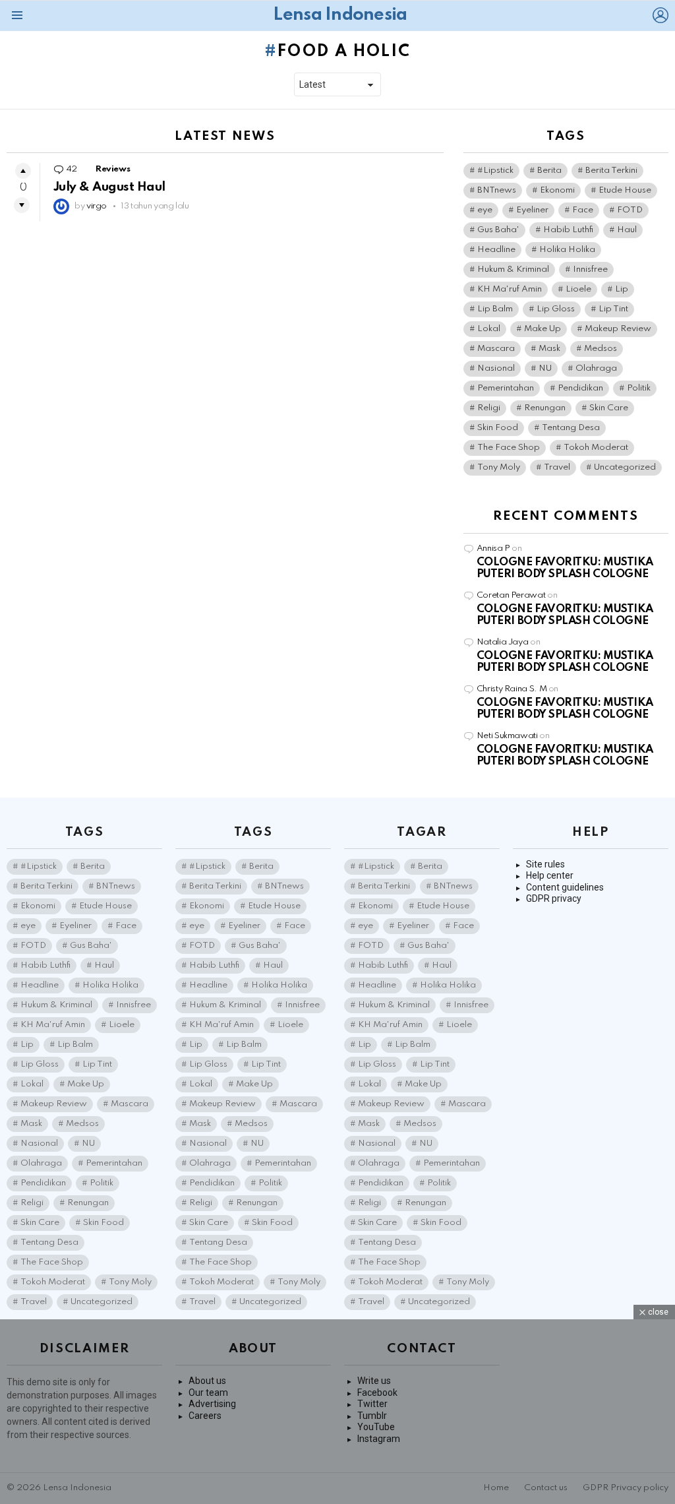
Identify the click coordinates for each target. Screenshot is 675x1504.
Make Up (542, 329)
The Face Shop (508, 447)
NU (545, 368)
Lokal (488, 329)
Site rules (545, 864)
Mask (549, 348)
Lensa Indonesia (340, 15)
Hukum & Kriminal (513, 269)
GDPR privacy (553, 898)
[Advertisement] (337, 1411)
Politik (639, 388)
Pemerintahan (505, 388)
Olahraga (596, 368)
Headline (496, 249)
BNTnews (496, 190)
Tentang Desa (571, 427)
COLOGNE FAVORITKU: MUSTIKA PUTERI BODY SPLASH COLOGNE (565, 568)
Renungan (545, 408)
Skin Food (497, 427)
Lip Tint (613, 309)
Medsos (600, 348)
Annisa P (493, 548)
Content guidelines (565, 887)
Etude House (625, 190)
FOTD (630, 210)
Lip (621, 289)
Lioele (578, 289)
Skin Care (608, 408)
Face (582, 210)
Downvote (22, 205)
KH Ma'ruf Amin (509, 289)
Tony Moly (498, 467)
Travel (557, 467)
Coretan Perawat (511, 595)
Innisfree (590, 269)
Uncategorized (625, 467)
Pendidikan (580, 388)
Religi (488, 408)
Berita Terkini (611, 170)
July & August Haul (109, 187)
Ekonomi (557, 190)
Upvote (23, 171)
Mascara (496, 348)
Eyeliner (532, 210)
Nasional (496, 368)
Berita (549, 170)
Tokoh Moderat (596, 447)
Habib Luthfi (568, 230)
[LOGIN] (660, 15)
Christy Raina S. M (512, 689)
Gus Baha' (498, 230)
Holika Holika (567, 249)
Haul (627, 230)
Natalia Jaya (503, 642)
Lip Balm (495, 309)
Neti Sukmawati (507, 736)
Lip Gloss (556, 309)
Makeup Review (618, 329)
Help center (549, 875)
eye (484, 210)
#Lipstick (495, 170)
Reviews (113, 169)
